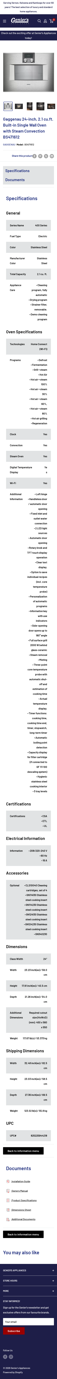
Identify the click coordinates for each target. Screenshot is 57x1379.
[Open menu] (4, 21)
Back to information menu (23, 1151)
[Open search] (39, 21)
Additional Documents (23, 1219)
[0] (51, 21)
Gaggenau (9, 144)
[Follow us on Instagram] (11, 1356)
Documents (15, 179)
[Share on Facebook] (34, 155)
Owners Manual (19, 1190)
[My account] (45, 21)
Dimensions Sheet (21, 1209)
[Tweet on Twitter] (46, 155)
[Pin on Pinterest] (40, 155)
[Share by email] (52, 155)
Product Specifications (24, 1200)
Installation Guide (20, 1181)
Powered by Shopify (13, 1372)
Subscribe (14, 1331)
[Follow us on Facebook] (5, 1356)
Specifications (17, 170)
